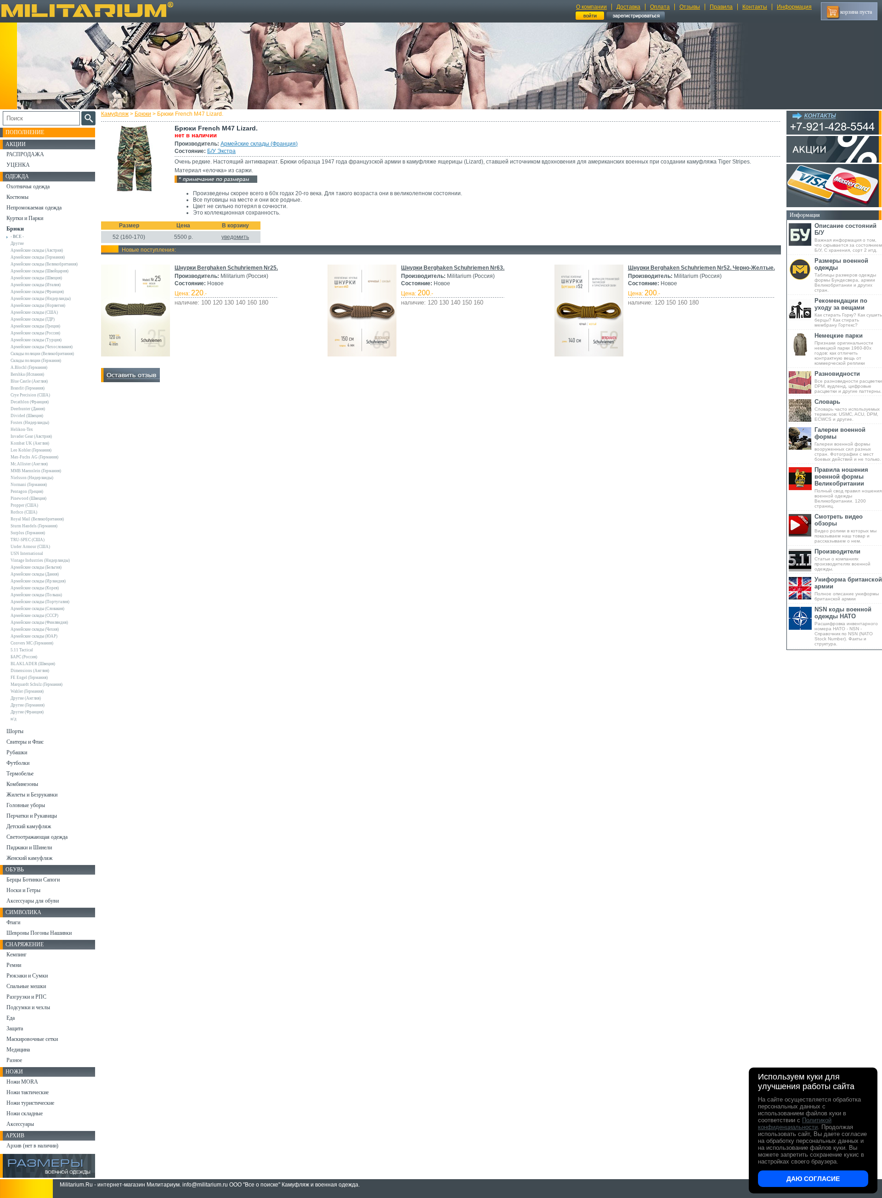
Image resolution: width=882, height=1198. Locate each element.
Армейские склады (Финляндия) (39, 622)
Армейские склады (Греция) (35, 326)
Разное (14, 1060)
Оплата (660, 7)
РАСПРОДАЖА (25, 154)
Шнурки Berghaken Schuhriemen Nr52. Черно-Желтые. (701, 268)
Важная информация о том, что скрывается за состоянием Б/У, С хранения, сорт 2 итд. (848, 237)
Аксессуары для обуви (32, 901)
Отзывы (689, 7)
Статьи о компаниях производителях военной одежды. (842, 559)
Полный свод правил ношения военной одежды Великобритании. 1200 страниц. (848, 487)
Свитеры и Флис (25, 742)
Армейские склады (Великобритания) (44, 264)
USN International (27, 553)
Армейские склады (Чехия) (35, 629)
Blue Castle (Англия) (29, 381)
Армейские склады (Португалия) (40, 601)
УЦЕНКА (18, 165)
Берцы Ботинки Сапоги (33, 879)
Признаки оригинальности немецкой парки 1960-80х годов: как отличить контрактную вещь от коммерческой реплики (843, 349)
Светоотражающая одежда (37, 837)
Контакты (754, 7)
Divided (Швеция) (27, 415)
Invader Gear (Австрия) (31, 436)
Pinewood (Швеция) (28, 498)
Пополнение (25, 132)
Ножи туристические (30, 1103)
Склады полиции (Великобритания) (42, 353)
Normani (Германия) (29, 484)
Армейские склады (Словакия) (37, 608)
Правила (721, 7)
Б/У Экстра (221, 151)
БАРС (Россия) (24, 657)
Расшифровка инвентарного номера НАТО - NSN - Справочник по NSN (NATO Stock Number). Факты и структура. (846, 626)
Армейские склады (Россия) (35, 333)
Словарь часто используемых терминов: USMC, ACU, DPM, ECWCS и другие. (847, 410)
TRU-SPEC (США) (28, 539)
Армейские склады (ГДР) (33, 319)
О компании (591, 7)
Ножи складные (24, 1113)
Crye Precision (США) (30, 395)
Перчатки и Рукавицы (31, 816)
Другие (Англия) (26, 698)
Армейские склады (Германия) (38, 257)
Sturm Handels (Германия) (34, 526)
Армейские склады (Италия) (36, 285)
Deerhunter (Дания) (28, 409)
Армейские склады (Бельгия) (36, 567)
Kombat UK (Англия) (30, 443)
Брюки (143, 114)
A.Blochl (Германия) (29, 367)
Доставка (628, 7)
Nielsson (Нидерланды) (32, 477)
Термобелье (20, 773)
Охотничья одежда (28, 186)
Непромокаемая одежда (34, 207)
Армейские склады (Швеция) (36, 278)
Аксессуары (20, 1124)
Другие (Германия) (28, 705)
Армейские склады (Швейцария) (39, 271)
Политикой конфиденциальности (794, 1123)
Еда (10, 1018)
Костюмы (17, 197)
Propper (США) (24, 505)
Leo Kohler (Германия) (31, 450)
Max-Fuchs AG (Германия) (34, 457)
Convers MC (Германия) (32, 643)
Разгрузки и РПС (26, 997)
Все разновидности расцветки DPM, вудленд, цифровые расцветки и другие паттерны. (848, 382)
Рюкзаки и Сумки (27, 975)
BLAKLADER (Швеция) (33, 663)
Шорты (14, 731)
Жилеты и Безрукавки (31, 794)
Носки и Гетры (23, 890)
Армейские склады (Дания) (35, 574)
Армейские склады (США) (34, 312)
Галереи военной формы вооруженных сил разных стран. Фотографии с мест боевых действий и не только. (847, 444)
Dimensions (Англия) (30, 670)
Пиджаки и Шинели (29, 847)
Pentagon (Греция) (27, 491)
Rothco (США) (24, 512)
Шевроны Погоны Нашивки (39, 933)
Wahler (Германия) (27, 691)
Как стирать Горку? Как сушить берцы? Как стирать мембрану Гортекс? (848, 312)
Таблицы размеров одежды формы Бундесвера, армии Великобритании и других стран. (845, 275)
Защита (14, 1028)
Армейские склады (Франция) (259, 144)
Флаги (13, 922)
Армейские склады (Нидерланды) (41, 298)
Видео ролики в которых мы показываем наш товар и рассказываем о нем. (845, 528)
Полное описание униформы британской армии (848, 588)
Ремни (13, 965)
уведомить (235, 237)
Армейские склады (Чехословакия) (42, 347)
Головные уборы (25, 805)
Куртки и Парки (24, 218)
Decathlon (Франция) (30, 402)
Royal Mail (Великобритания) (37, 519)
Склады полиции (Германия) (36, 360)
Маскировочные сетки (32, 1039)
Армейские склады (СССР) (34, 615)
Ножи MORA (22, 1082)
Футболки (17, 763)
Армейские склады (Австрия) (37, 250)
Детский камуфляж (28, 826)
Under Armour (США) (30, 546)
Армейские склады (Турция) (36, 340)
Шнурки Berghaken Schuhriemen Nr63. (452, 268)
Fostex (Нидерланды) (30, 422)
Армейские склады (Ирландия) (38, 581)
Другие (17, 243)
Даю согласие (813, 1178)
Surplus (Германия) (28, 533)
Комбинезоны (22, 784)
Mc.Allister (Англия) (29, 464)
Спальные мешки (26, 986)
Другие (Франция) (27, 712)
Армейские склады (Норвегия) (38, 305)
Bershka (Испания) (27, 374)
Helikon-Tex (22, 429)
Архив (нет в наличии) (32, 1145)
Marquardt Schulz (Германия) (36, 684)
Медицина (18, 1049)
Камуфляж (115, 114)
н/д (14, 719)
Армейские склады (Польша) (36, 595)
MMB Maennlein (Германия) (36, 471)
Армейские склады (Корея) (35, 588)
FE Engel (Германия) (29, 677)
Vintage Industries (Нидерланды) (40, 560)
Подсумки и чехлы (28, 1007)
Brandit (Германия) (28, 388)
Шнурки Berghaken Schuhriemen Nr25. (226, 268)
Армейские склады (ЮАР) (34, 636)
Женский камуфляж (29, 858)
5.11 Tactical (22, 650)
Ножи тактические (27, 1092)
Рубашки (16, 752)
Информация (794, 7)
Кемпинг (16, 954)
